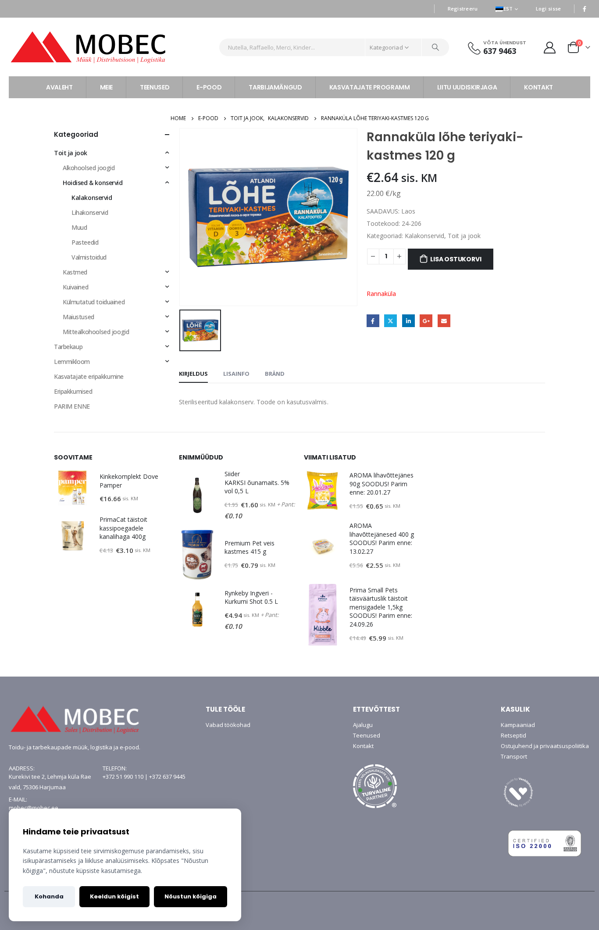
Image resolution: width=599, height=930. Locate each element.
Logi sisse (548, 8)
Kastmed (75, 272)
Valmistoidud (89, 257)
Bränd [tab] (275, 374)
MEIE (106, 87)
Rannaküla (381, 293)
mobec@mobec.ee (33, 808)
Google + (426, 320)
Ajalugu (363, 725)
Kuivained (75, 287)
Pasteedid (84, 242)
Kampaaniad (518, 725)
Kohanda (49, 896)
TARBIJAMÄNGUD (275, 87)
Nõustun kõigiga (190, 896)
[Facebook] (584, 8)
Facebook (373, 320)
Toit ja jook (464, 236)
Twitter (390, 320)
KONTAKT (538, 87)
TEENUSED (154, 87)
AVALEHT (59, 87)
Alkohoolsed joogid (88, 168)
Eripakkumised (73, 391)
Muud (79, 227)
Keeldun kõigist (114, 896)
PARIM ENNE (72, 406)
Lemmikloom (72, 361)
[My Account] (550, 47)
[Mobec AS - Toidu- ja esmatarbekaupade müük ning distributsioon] (110, 47)
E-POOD (208, 87)
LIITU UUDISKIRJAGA (467, 87)
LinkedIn (408, 320)
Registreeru (463, 8)
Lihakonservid (89, 212)
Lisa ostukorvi (455, 259)
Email (444, 320)
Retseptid (513, 735)
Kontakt (363, 746)
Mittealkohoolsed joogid (96, 332)
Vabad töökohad (228, 725)
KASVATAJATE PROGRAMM (369, 87)
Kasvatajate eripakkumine (89, 376)
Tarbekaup (68, 346)
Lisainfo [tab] (236, 374)
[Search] (435, 47)
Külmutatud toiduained (94, 302)
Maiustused (78, 317)
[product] (72, 488)
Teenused (366, 735)
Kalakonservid (424, 236)
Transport (514, 756)
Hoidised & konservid (93, 182)
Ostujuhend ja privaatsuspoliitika (545, 746)
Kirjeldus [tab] (193, 374)
